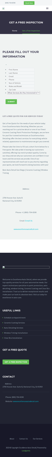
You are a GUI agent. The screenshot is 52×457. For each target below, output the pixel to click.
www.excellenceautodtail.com (26, 229)
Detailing (45, 12)
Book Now (29, 3)
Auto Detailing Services (13, 328)
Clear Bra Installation (13, 338)
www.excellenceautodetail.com (26, 401)
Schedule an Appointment (15, 317)
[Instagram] (28, 430)
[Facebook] (24, 430)
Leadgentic (26, 451)
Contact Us (23, 439)
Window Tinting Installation (16, 333)
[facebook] (4, 411)
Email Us (28, 220)
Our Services (37, 439)
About (32, 12)
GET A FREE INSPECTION (16, 362)
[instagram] (8, 411)
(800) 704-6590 (10, 3)
